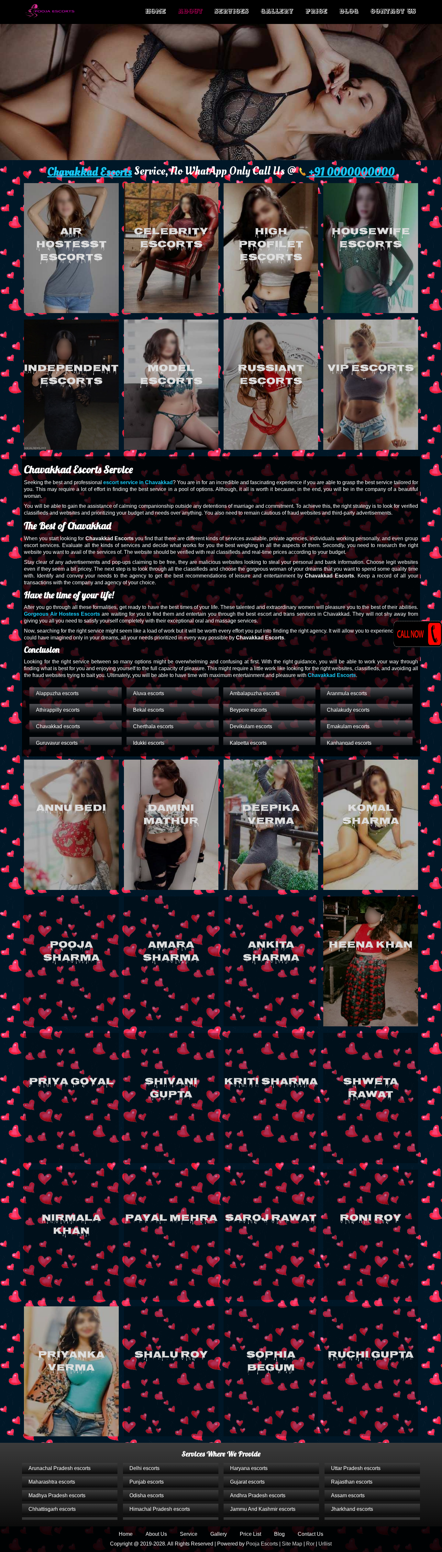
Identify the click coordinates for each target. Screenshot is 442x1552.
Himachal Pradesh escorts (159, 1509)
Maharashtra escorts (51, 1482)
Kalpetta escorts (248, 743)
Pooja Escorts (262, 1543)
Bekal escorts (148, 710)
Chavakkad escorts (58, 726)
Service (188, 1534)
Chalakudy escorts (348, 710)
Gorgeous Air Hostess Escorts (62, 614)
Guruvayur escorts (57, 743)
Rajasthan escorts (351, 1482)
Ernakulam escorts (348, 726)
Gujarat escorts (247, 1482)
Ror (310, 1543)
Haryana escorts (249, 1468)
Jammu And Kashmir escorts (262, 1509)
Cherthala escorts (153, 726)
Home (155, 11)
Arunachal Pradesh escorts (59, 1468)
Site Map (292, 1543)
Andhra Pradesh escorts (257, 1495)
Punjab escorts (146, 1482)
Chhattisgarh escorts (52, 1509)
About (190, 11)
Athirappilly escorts (58, 710)
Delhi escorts (144, 1468)
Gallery (277, 11)
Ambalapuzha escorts (255, 693)
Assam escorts (348, 1495)
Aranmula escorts (347, 693)
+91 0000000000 (350, 172)
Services (232, 11)
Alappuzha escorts (57, 693)
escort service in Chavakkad (138, 482)
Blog (349, 11)
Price (316, 11)
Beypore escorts (248, 710)
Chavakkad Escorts (89, 172)
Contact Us (393, 11)
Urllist (325, 1543)
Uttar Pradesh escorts (356, 1468)
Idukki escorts (148, 743)
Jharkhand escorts (352, 1509)
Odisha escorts (146, 1495)
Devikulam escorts (251, 726)
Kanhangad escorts (349, 743)
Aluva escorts (148, 693)
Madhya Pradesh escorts (56, 1495)
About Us (156, 1534)
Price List (250, 1534)
